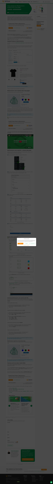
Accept (20, 243)
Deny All (26, 243)
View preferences (33, 243)
